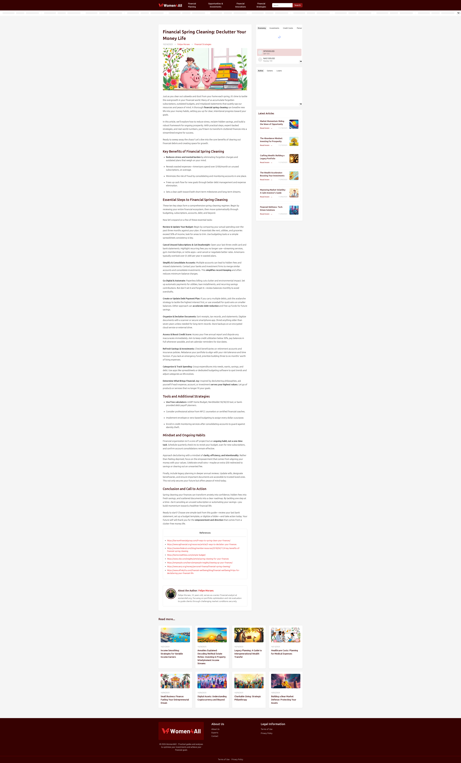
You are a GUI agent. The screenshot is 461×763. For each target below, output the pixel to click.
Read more (266, 128)
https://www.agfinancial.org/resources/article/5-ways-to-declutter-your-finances (202, 544)
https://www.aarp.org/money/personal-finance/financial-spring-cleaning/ (198, 566)
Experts (214, 733)
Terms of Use (266, 729)
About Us (215, 729)
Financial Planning (192, 5)
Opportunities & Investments (215, 5)
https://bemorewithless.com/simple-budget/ (186, 555)
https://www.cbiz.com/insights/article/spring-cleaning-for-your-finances (198, 559)
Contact (214, 736)
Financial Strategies (261, 5)
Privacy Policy (266, 733)
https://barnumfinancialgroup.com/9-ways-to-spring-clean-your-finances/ (198, 540)
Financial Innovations (240, 5)
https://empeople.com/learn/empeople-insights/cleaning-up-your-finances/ (200, 563)
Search (297, 5)
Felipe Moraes (183, 44)
